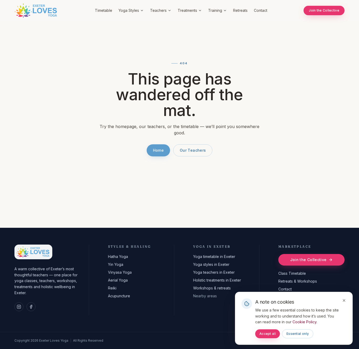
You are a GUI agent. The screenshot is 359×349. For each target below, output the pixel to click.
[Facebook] (31, 306)
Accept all (267, 334)
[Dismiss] (344, 300)
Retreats (240, 10)
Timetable (103, 10)
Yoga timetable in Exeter (214, 256)
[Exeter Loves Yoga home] (36, 10)
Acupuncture (119, 296)
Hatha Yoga (118, 256)
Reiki (112, 288)
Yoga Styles (129, 10)
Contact (260, 10)
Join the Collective (324, 10)
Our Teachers (193, 150)
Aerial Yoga (118, 280)
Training (215, 10)
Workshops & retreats (212, 288)
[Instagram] (18, 306)
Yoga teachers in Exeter (214, 272)
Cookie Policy (304, 322)
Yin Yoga (115, 264)
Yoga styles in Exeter (211, 264)
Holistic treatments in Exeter (217, 280)
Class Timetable (292, 273)
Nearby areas (205, 296)
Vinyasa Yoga (120, 272)
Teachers (158, 10)
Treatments (187, 10)
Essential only (297, 334)
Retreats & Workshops (297, 281)
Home (158, 150)
